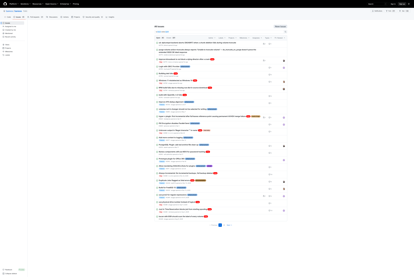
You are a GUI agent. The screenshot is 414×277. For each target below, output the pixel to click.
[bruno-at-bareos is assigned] (284, 61)
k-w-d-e (170, 133)
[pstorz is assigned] (284, 89)
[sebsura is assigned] (284, 68)
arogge (170, 83)
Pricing (76, 4)
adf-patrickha (168, 154)
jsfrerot (166, 45)
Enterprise (64, 4)
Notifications (378, 11)
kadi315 (173, 183)
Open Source (50, 4)
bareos (9, 11)
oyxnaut (166, 76)
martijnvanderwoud (169, 55)
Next (228, 225)
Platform (13, 4)
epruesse (166, 126)
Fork (391, 11)
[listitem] (220, 43)
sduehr (166, 147)
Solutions (25, 4)
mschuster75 (167, 69)
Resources (37, 4)
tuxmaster (167, 97)
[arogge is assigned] (284, 82)
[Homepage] (5, 4)
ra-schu (170, 176)
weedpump (167, 119)
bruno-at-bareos (173, 62)
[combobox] (220, 31)
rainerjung (171, 90)
